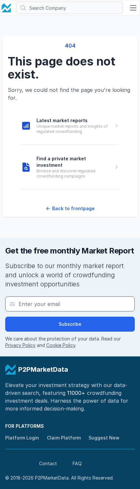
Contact (48, 463)
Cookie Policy (60, 345)
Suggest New (104, 437)
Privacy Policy (20, 345)
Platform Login (22, 437)
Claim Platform (64, 437)
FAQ (77, 463)
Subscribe (70, 324)
